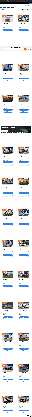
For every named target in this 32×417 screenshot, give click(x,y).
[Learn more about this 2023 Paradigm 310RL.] (7, 150)
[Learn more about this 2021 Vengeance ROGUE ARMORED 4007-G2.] (23, 337)
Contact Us (7, 32)
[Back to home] (3, 5)
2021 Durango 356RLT (22, 248)
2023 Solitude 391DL (22, 102)
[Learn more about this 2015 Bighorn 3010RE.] (7, 243)
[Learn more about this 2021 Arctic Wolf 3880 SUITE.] (7, 337)
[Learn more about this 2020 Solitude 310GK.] (23, 18)
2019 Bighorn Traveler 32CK (23, 310)
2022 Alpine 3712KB (6, 403)
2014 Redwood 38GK (6, 279)
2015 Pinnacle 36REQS (6, 217)
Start (25, 49)
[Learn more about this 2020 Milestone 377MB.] (23, 274)
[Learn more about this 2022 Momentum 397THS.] (23, 181)
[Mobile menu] (1, 5)
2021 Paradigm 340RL (6, 23)
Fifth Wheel (8, 7)
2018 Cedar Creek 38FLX (22, 71)
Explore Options (4, 131)
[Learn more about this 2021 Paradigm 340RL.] (7, 18)
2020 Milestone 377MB (22, 279)
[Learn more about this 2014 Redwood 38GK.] (7, 274)
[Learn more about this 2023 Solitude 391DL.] (23, 98)
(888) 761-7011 (27, 5)
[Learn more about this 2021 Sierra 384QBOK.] (7, 368)
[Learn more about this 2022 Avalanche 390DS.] (23, 399)
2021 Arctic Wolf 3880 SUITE (7, 341)
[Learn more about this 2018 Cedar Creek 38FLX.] (23, 67)
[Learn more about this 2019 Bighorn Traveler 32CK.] (23, 305)
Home (1, 7)
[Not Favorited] (12, 26)
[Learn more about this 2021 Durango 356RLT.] (23, 243)
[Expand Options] (12, 22)
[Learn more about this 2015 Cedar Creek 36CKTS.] (7, 67)
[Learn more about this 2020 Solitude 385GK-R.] (7, 98)
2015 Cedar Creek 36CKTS (7, 71)
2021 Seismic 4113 (21, 217)
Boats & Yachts (2, 3)
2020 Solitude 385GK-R (6, 102)
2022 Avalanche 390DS (22, 403)
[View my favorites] (31, 5)
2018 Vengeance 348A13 (22, 372)
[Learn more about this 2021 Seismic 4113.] (23, 212)
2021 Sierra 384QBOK (6, 372)
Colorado (12, 7)
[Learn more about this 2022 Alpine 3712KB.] (7, 399)
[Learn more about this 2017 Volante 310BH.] (7, 305)
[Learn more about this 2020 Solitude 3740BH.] (7, 181)
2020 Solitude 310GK (22, 23)
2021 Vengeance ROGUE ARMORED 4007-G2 (23, 341)
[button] (28, 415)
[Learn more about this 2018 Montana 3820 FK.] (23, 150)
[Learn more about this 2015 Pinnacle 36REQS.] (7, 212)
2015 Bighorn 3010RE (6, 248)
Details (8, 30)
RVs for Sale (4, 7)
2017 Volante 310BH (6, 310)
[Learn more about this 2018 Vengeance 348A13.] (23, 368)
